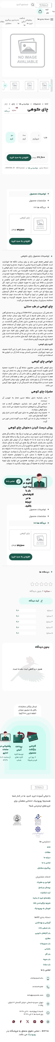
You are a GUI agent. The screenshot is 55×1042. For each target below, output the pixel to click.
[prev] (50, 85)
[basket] (40, 11)
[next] (5, 85)
